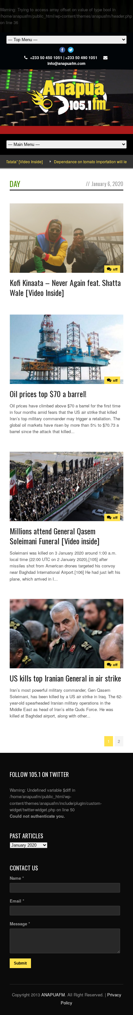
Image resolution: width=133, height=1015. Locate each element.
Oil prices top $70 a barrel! (48, 393)
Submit (20, 963)
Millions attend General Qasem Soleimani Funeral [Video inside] (54, 536)
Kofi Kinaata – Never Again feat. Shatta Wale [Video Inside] (65, 287)
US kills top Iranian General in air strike (65, 678)
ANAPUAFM (53, 995)
